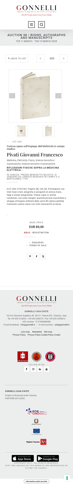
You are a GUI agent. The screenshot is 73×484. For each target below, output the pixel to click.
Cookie (57, 335)
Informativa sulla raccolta (36, 481)
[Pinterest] (30, 256)
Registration (40, 232)
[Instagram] (33, 369)
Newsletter (37, 332)
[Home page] (36, 9)
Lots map (25, 332)
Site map (48, 332)
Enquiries (38, 242)
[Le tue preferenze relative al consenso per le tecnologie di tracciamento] (67, 478)
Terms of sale (38, 245)
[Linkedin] (40, 369)
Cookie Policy (47, 335)
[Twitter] (43, 256)
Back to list (18, 58)
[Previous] (40, 58)
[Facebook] (36, 256)
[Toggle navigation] (31, 24)
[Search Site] (41, 24)
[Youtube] (46, 369)
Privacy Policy (19, 335)
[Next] (64, 58)
